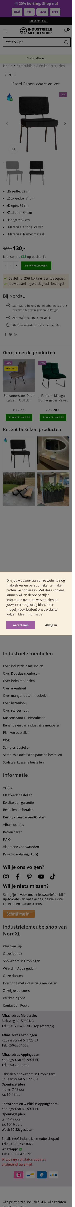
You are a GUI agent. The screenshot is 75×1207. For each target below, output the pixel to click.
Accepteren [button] (21, 625)
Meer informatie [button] (30, 614)
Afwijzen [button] (51, 625)
